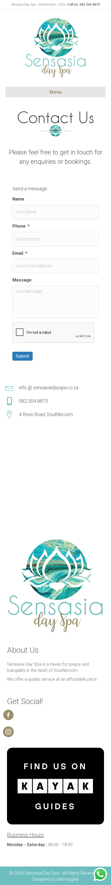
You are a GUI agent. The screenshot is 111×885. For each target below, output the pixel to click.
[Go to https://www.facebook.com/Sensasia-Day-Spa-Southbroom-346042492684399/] (8, 715)
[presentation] (53, 332)
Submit (22, 356)
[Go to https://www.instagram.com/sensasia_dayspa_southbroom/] (8, 732)
